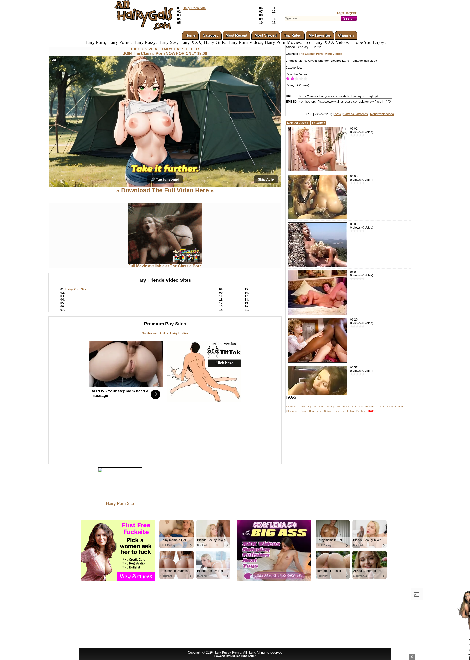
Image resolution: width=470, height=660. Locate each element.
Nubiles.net (149, 333)
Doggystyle (315, 411)
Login (340, 13)
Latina (380, 406)
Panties (360, 411)
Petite (302, 406)
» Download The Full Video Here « (165, 190)
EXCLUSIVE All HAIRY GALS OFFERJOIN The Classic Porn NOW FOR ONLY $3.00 (165, 51)
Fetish (350, 411)
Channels (346, 35)
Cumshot (291, 406)
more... (372, 410)
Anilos (163, 333)
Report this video (382, 114)
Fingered (340, 411)
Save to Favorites (355, 114)
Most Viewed (266, 35)
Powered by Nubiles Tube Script (235, 655)
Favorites (318, 123)
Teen (321, 406)
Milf (338, 406)
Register (351, 13)
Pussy (303, 411)
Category (210, 35)
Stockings (291, 411)
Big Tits (312, 406)
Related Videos (297, 123)
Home (190, 35)
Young (330, 406)
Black (346, 406)
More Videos (333, 54)
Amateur (391, 406)
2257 (337, 114)
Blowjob (369, 406)
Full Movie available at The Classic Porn (165, 266)
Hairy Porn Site (194, 8)
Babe (401, 406)
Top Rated (292, 35)
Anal (353, 406)
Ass (361, 406)
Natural (328, 411)
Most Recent (236, 35)
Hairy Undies (179, 333)
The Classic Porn (311, 54)
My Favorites (320, 35)
